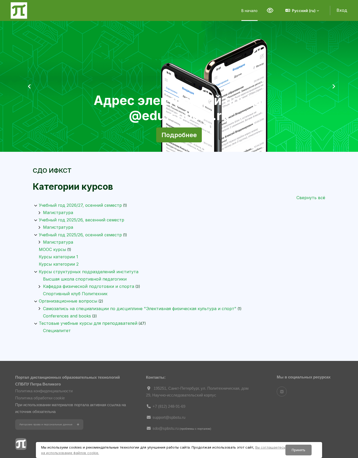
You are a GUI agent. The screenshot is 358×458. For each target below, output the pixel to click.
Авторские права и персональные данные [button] (46, 424)
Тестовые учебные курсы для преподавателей (88, 323)
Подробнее (179, 135)
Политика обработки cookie (40, 398)
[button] (302, 10)
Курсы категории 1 (58, 256)
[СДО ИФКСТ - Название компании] (19, 10)
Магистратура (58, 212)
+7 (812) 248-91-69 (169, 406)
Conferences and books (67, 316)
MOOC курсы (52, 249)
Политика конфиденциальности (44, 391)
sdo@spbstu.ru (166, 428)
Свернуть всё (310, 197)
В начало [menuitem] (249, 10)
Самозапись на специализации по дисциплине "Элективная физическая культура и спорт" (139, 308)
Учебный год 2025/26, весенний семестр (81, 219)
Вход (342, 10)
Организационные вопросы (68, 301)
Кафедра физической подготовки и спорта (88, 286)
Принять (298, 450)
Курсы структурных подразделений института (88, 271)
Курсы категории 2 (59, 264)
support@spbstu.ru (169, 417)
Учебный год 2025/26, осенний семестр (80, 234)
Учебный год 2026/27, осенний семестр (80, 205)
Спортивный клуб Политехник (75, 293)
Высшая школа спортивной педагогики (85, 279)
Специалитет (57, 330)
